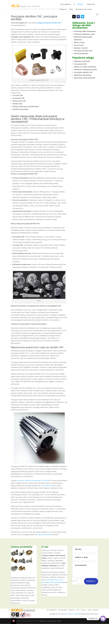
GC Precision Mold (72, 614)
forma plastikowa (47, 486)
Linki (77, 610)
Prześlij (91, 581)
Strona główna (65, 4)
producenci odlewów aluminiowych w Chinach (33, 480)
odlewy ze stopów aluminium (85, 67)
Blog (71, 9)
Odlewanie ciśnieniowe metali (85, 70)
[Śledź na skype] (82, 16)
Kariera (83, 610)
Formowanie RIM (80, 64)
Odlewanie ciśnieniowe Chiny (50, 621)
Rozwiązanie (62, 610)
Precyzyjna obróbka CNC (83, 51)
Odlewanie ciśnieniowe (82, 75)
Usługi (80, 4)
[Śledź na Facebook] (78, 16)
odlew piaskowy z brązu (54, 580)
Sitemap (95, 610)
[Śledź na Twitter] (74, 16)
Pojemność (91, 4)
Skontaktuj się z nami (83, 9)
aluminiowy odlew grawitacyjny (52, 582)
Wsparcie (63, 9)
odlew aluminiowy (44, 534)
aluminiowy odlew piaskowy (84, 78)
